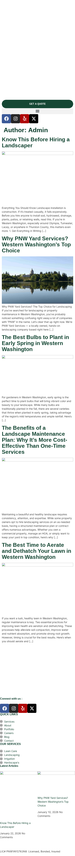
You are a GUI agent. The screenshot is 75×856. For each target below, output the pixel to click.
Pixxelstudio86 (9, 844)
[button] (37, 111)
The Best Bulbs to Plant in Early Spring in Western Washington (35, 343)
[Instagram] (15, 118)
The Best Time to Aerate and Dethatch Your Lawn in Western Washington (36, 551)
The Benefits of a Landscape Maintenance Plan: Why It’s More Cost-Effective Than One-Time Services (34, 440)
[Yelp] (24, 118)
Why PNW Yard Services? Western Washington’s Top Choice (36, 244)
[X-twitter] (33, 118)
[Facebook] (6, 118)
